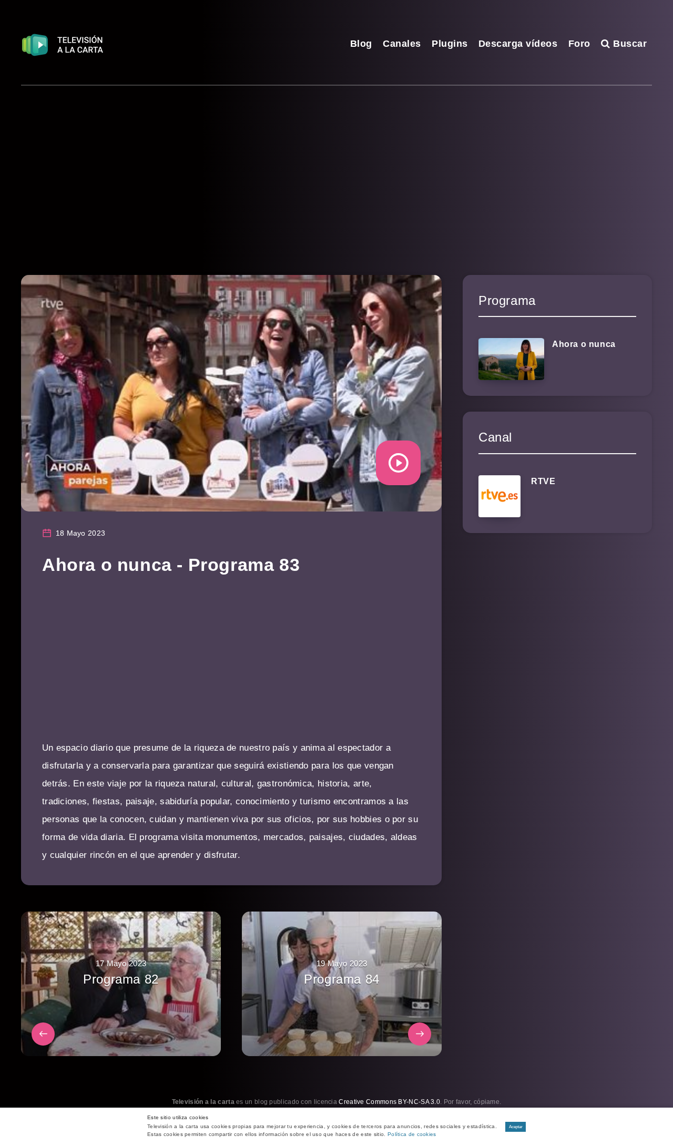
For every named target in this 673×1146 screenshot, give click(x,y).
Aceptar (516, 1126)
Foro (579, 43)
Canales (402, 43)
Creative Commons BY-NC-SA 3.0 (389, 1102)
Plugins (450, 43)
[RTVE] (499, 496)
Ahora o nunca (584, 344)
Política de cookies (412, 1134)
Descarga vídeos (518, 43)
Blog (361, 43)
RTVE (543, 481)
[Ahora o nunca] (511, 359)
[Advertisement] (336, 164)
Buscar (628, 43)
